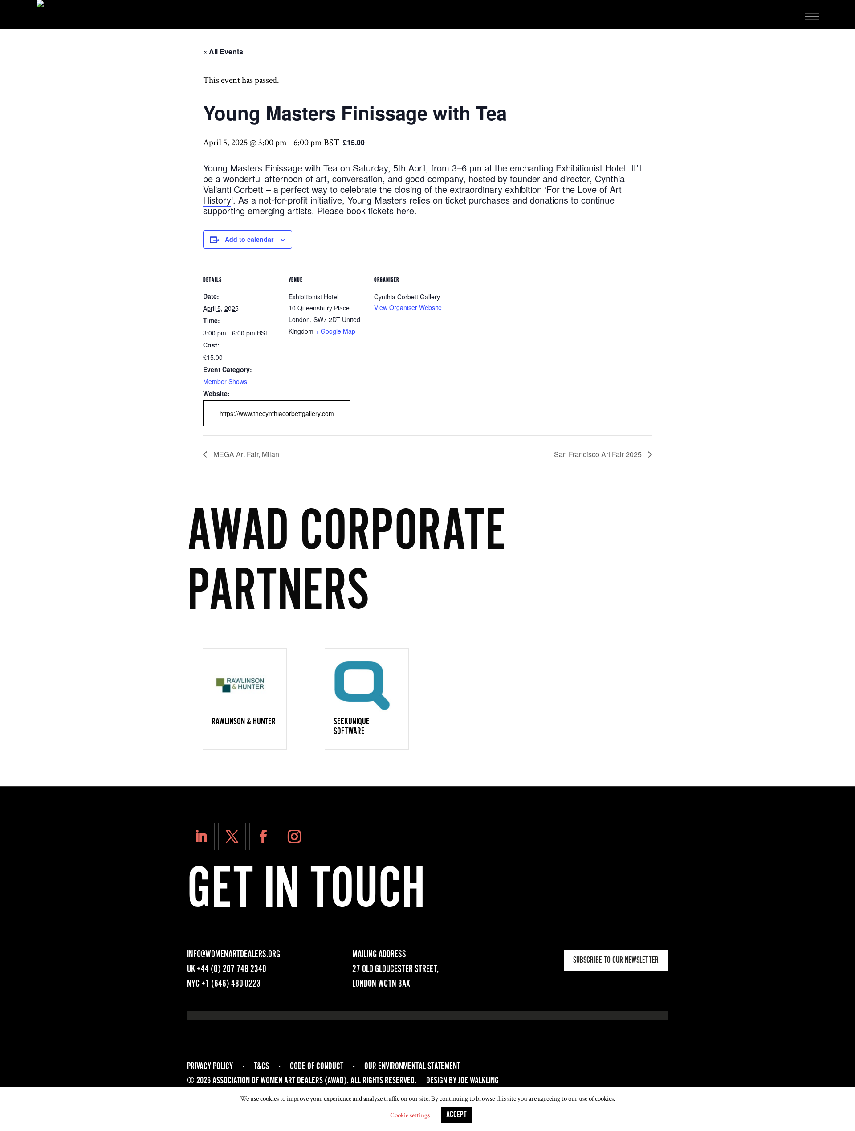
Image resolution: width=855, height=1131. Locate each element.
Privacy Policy (210, 1066)
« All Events (223, 51)
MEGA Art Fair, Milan (245, 454)
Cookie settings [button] (410, 1115)
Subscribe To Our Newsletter (616, 960)
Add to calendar (249, 239)
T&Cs (261, 1066)
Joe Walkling (478, 1080)
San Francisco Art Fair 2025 (598, 454)
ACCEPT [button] (456, 1115)
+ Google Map (335, 331)
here (405, 210)
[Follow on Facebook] (263, 836)
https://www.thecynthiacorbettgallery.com (277, 413)
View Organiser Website (408, 307)
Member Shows (225, 381)
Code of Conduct (316, 1066)
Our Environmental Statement (412, 1066)
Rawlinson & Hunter (244, 721)
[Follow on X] (232, 836)
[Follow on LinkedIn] (201, 836)
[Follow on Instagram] (294, 836)
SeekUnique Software (352, 726)
